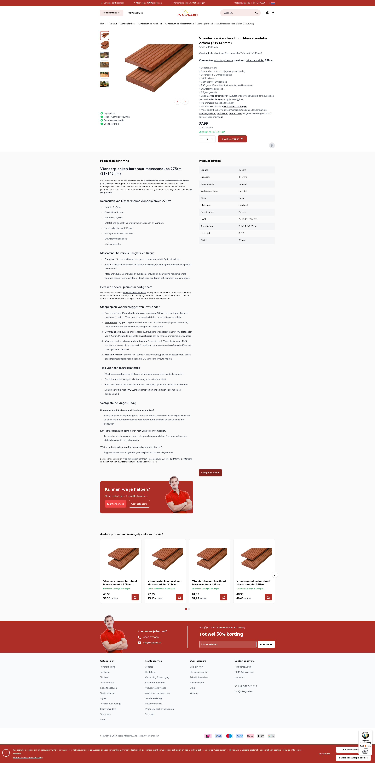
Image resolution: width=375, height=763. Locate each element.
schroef (170, 345)
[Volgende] (185, 101)
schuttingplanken (207, 113)
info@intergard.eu (242, 2)
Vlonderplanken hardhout (150, 23)
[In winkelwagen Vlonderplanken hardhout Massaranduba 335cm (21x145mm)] (268, 597)
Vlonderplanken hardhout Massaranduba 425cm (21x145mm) (209, 582)
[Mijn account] (268, 13)
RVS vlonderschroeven (138, 389)
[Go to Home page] (187, 12)
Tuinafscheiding (107, 666)
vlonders (159, 223)
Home (103, 23)
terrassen (146, 223)
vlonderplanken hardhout (134, 292)
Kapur (150, 253)
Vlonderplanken (127, 23)
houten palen (235, 113)
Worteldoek (111, 322)
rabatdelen (222, 113)
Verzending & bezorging (157, 677)
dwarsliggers (145, 336)
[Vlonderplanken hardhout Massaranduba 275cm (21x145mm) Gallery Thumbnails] (104, 59)
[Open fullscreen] (154, 70)
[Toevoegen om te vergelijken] (272, 145)
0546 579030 (259, 2)
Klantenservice (135, 12)
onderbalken (165, 331)
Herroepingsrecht (199, 672)
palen (144, 313)
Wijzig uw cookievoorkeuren (159, 709)
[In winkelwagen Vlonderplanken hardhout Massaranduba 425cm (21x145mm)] (223, 597)
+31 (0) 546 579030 (246, 686)
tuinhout (218, 117)
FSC (203, 85)
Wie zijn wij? (196, 666)
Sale (102, 719)
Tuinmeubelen (107, 682)
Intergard (188, 458)
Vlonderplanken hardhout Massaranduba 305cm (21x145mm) (120, 582)
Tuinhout (113, 23)
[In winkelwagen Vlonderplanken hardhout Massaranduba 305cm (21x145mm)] (135, 597)
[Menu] (370, 732)
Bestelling (150, 672)
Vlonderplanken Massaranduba (179, 23)
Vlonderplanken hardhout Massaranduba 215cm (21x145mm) (165, 582)
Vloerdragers (207, 103)
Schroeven (105, 714)
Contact (149, 666)
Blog (192, 688)
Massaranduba (255, 60)
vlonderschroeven (219, 95)
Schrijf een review (210, 472)
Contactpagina (139, 503)
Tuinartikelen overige (110, 703)
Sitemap (149, 714)
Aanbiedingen (197, 682)
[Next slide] (275, 575)
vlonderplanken (223, 60)
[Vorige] (177, 101)
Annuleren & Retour (155, 682)
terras (139, 461)
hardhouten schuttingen (235, 106)
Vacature (194, 693)
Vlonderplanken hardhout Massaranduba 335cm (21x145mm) (253, 582)
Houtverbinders (108, 709)
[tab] (186, 609)
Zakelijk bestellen (199, 677)
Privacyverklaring (153, 703)
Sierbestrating (107, 693)
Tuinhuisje (105, 672)
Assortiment (110, 12)
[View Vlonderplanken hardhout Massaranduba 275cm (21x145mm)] (104, 35)
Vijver (103, 698)
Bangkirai (146, 430)
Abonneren (266, 644)
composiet (159, 430)
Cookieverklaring (153, 698)
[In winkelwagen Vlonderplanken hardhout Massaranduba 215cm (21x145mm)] (179, 597)
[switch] (365, 752)
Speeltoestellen (108, 688)
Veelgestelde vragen (155, 688)
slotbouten (186, 331)
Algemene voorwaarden (157, 693)
